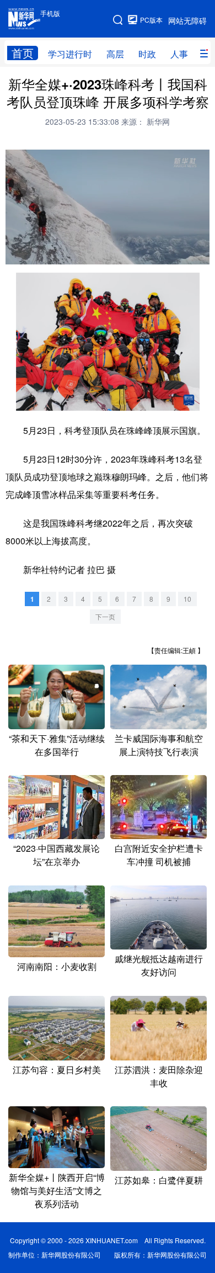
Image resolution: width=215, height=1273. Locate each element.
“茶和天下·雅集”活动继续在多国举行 (57, 745)
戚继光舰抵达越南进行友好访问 (159, 965)
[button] (14, 254)
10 (187, 598)
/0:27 (49, 254)
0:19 (34, 254)
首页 (23, 53)
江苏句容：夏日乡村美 (57, 1069)
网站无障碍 (187, 20)
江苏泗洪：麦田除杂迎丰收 (159, 1076)
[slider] (170, 254)
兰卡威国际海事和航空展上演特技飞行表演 (159, 745)
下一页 (105, 616)
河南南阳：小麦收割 (56, 966)
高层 (115, 53)
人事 (179, 53)
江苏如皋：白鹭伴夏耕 (159, 1180)
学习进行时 (70, 53)
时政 (147, 53)
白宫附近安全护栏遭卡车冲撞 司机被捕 (159, 855)
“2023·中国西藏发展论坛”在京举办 (56, 855)
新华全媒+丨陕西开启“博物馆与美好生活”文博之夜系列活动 (57, 1190)
